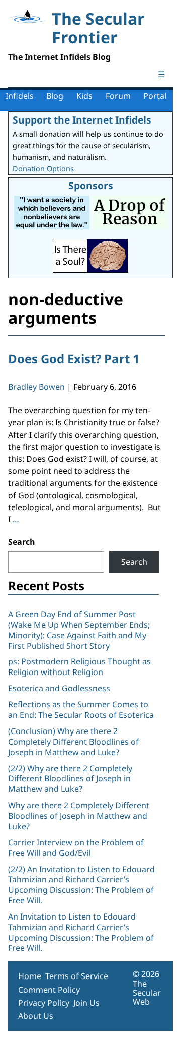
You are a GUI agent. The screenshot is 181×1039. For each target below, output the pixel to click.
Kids (84, 95)
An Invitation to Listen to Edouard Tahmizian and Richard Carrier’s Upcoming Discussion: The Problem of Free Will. (81, 932)
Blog (54, 95)
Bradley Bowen (36, 386)
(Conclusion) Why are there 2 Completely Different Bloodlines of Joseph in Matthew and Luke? (73, 741)
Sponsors (90, 185)
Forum (118, 95)
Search (21, 541)
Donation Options (43, 168)
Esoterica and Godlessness (59, 688)
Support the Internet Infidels (82, 120)
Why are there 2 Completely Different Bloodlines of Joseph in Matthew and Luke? (78, 816)
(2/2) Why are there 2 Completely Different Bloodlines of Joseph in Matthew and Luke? (70, 779)
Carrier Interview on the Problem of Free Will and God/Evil (76, 848)
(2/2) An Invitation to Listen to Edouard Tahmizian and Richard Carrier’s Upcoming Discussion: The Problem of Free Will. (81, 885)
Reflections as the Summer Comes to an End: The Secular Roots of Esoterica (81, 709)
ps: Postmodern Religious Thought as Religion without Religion (79, 667)
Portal (154, 95)
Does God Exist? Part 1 (74, 358)
